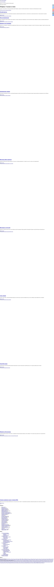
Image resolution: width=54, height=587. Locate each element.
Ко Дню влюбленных (6, 544)
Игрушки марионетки (6, 542)
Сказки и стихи (4, 526)
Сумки (3, 528)
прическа (32, 561)
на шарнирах (42, 560)
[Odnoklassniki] (53, 9)
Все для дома (3, 507)
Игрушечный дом (4, 511)
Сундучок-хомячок (2, 1)
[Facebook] (53, 8)
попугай (22, 561)
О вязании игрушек (4, 519)
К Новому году (4, 514)
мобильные (19, 560)
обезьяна (46, 560)
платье (11, 561)
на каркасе (31, 560)
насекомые (35, 560)
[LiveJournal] (53, 13)
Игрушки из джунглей (5, 227)
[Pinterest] (53, 11)
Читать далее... (2, 15)
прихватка (28, 561)
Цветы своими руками (6, 550)
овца (51, 560)
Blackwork (4, 534)
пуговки (49, 561)
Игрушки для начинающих (5, 512)
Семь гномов (3, 295)
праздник (25, 561)
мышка (28, 560)
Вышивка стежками (4, 509)
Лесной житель (3, 12)
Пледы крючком (4, 522)
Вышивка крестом (4, 508)
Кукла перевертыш (4, 17)
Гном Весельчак (3, 363)
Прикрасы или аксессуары (5, 525)
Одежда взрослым (4, 520)
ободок (49, 560)
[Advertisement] (25, 574)
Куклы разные (4, 517)
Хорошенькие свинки (5, 91)
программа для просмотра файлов (38, 561)
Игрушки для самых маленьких (6, 513)
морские (22, 560)
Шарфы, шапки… (4, 529)
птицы (47, 561)
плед (13, 561)
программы (44, 561)
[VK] (53, 5)
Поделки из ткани (6, 546)
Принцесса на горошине (5, 23)
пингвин (6, 561)
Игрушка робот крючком (6, 159)
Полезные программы (5, 524)
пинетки (9, 561)
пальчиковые (3, 561)
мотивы (25, 560)
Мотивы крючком (4, 518)
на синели (38, 560)
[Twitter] (53, 6)
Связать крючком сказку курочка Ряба (9, 499)
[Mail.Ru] (53, 12)
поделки (16, 561)
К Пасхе (3, 515)
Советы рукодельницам (5, 527)
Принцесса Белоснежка (5, 431)
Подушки (3, 523)
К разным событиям (4, 516)
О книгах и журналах (5, 555)
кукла (44, 559)
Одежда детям (4, 521)
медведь (15, 560)
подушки (19, 561)
